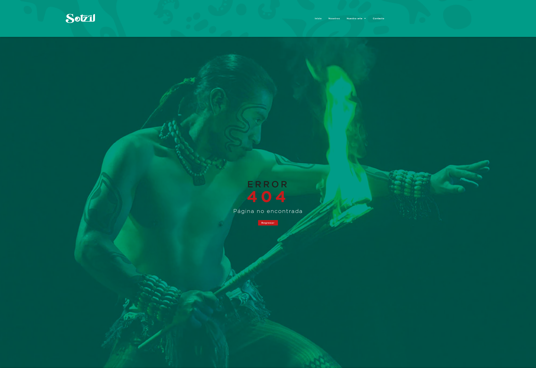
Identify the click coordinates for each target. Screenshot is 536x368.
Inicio (318, 18)
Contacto (378, 18)
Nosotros (334, 18)
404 (268, 196)
